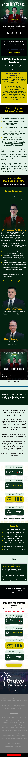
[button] (14, 566)
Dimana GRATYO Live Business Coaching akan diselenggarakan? (12, 565)
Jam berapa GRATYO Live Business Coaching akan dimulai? (13, 576)
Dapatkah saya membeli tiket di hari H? (14, 580)
